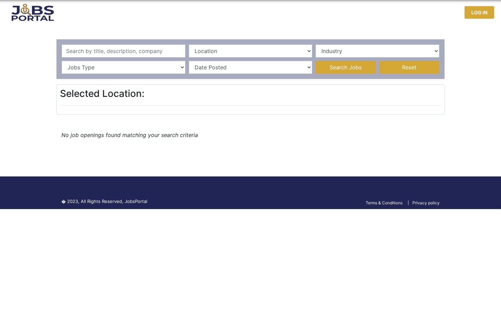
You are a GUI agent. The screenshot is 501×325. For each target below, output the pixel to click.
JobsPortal (136, 201)
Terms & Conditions (384, 202)
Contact (433, 12)
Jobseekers (398, 12)
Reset (409, 67)
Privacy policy (426, 202)
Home (327, 12)
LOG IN (479, 12)
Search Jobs (346, 67)
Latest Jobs (358, 12)
